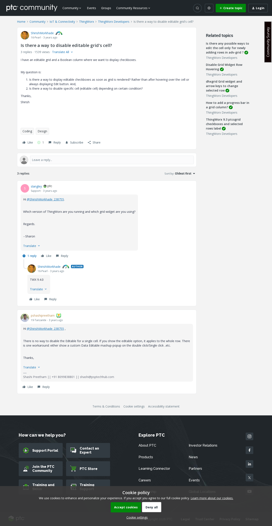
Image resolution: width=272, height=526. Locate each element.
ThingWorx (86, 22)
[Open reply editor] (106, 160)
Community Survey (268, 42)
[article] (107, 221)
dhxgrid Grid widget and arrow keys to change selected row (224, 85)
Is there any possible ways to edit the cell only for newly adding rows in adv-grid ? (227, 47)
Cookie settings (134, 406)
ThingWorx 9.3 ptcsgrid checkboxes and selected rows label (224, 123)
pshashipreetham (43, 315)
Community (37, 22)
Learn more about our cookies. (212, 498)
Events (91, 8)
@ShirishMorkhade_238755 (45, 199)
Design (42, 131)
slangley (36, 186)
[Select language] (209, 8)
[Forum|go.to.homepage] (31, 7)
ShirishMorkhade (42, 33)
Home (21, 22)
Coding (27, 131)
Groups (106, 8)
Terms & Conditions (106, 406)
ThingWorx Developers (113, 22)
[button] (231, 8)
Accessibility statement (164, 406)
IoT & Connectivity (62, 22)
